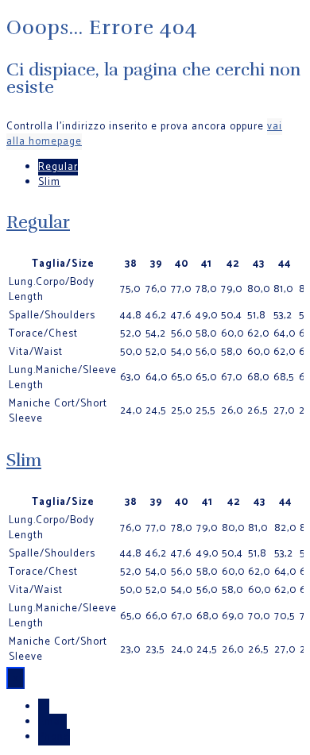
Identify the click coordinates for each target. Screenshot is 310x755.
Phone (54, 737)
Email (52, 722)
